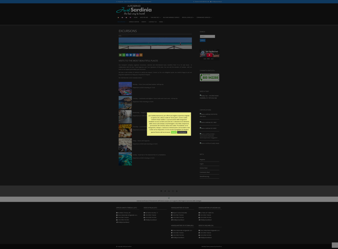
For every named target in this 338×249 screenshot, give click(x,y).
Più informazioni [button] (182, 132)
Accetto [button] (174, 132)
